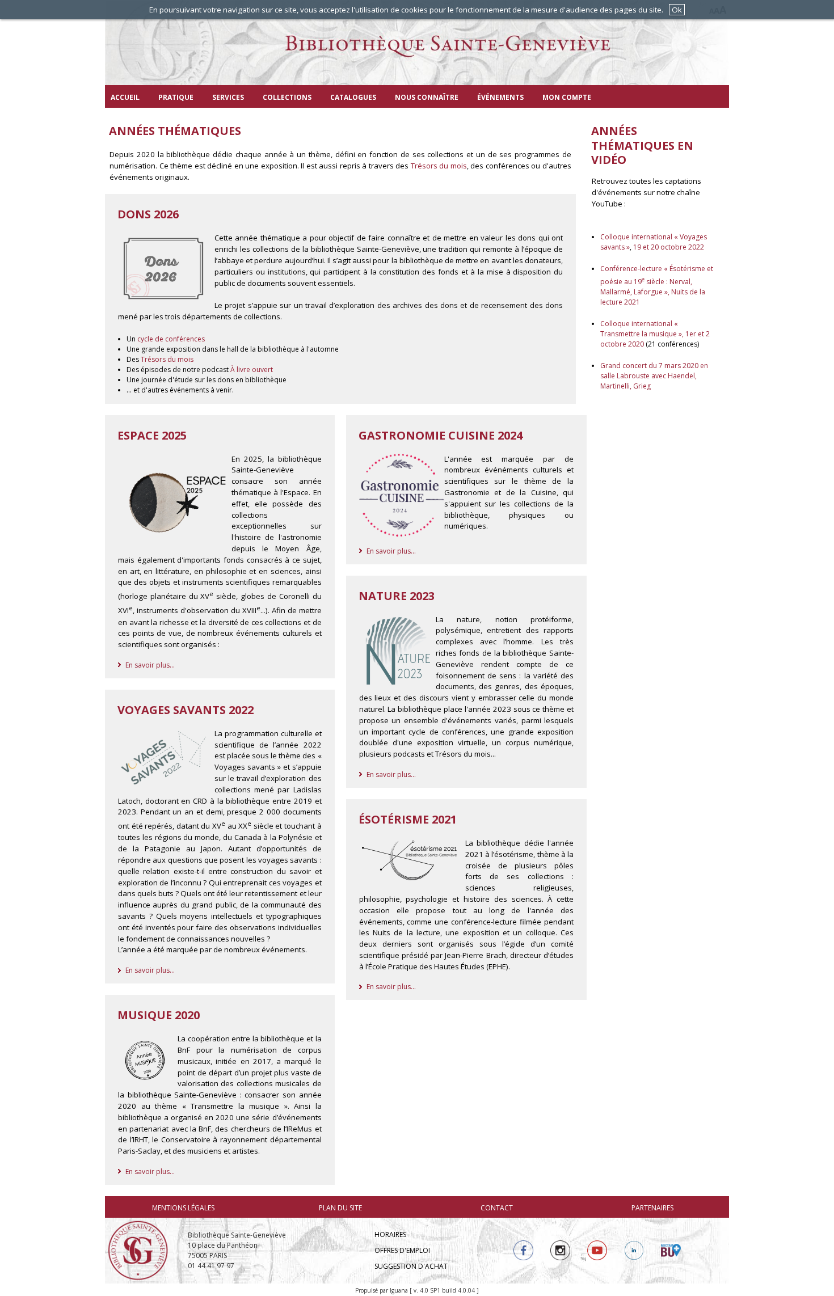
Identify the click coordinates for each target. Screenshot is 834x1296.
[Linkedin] (634, 1250)
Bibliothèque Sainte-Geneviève (417, 54)
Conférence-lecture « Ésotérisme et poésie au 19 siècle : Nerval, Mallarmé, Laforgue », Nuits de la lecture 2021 (656, 285)
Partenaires (652, 1208)
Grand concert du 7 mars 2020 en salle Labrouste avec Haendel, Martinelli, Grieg (654, 376)
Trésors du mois (439, 166)
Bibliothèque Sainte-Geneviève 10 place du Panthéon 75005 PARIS (237, 1245)
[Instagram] (560, 1250)
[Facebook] (523, 1250)
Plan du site (340, 1208)
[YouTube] (597, 1250)
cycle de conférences (171, 339)
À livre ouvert (251, 369)
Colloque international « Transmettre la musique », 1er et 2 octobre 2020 (655, 334)
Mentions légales (183, 1208)
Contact (497, 1208)
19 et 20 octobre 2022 (667, 247)
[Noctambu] (671, 1250)
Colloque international (637, 237)
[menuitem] (125, 96)
